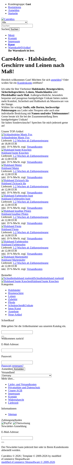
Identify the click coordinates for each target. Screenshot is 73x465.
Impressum (14, 41)
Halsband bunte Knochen (15, 152)
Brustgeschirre (16, 293)
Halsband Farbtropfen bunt (15, 198)
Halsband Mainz (10, 168)
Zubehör (12, 299)
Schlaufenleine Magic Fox (15, 137)
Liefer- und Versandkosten (22, 384)
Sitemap (12, 414)
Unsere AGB (15, 390)
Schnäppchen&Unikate (20, 305)
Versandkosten (34, 146)
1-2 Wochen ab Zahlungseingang (30, 140)
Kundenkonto (24, 82)
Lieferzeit (13, 402)
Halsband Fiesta (10, 229)
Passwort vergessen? (12, 365)
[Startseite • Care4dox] (8, 19)
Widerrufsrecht (16, 399)
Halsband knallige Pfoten (14, 214)
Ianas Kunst (14, 308)
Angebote (13, 311)
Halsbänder (14, 290)
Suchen (14, 29)
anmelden (56, 79)
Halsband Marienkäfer (13, 259)
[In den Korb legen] (2, 336)
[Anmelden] (2, 442)
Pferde (11, 302)
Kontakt (12, 38)
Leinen (12, 296)
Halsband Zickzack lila (13, 183)
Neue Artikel (15, 314)
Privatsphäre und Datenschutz (24, 387)
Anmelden (19, 369)
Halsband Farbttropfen (13, 244)
